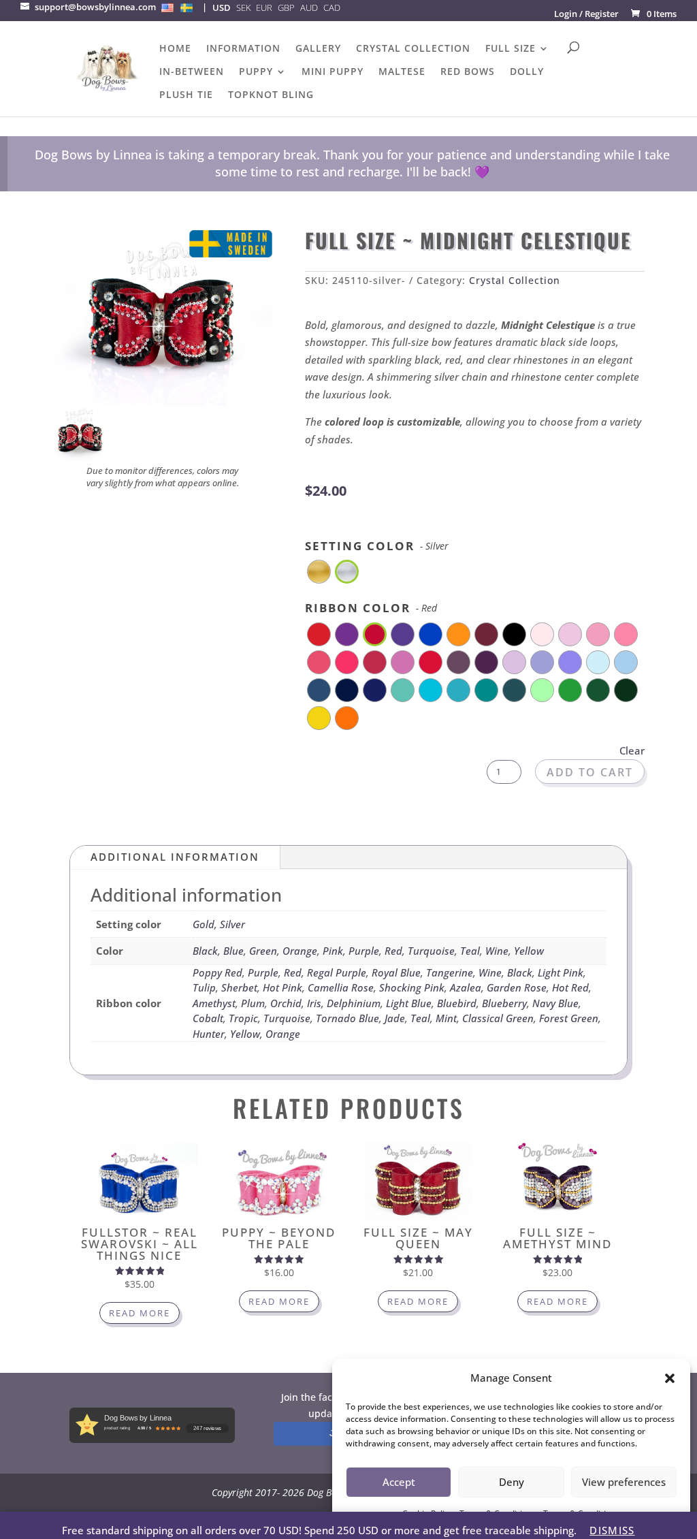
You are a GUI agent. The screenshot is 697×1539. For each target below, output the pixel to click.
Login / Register (586, 13)
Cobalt (208, 1018)
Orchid (286, 1003)
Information (243, 49)
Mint (446, 1018)
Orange (299, 950)
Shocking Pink (411, 987)
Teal (470, 950)
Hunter (209, 1034)
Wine (496, 950)
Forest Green (568, 1018)
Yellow (529, 950)
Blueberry (504, 1003)
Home (175, 49)
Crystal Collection (413, 49)
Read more (139, 1313)
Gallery (318, 49)
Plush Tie (186, 95)
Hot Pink (282, 987)
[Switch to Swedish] (186, 7)
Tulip (204, 987)
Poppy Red (217, 972)
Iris (314, 1003)
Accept (399, 1482)
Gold (203, 924)
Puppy (256, 72)
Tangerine (449, 972)
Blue (233, 950)
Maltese (401, 72)
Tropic (243, 1018)
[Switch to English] (167, 7)
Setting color (377, 545)
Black (205, 950)
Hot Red (570, 987)
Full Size (510, 49)
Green (263, 950)
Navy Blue (555, 1003)
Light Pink (560, 972)
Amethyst (214, 1003)
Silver (232, 924)
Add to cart (590, 772)
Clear (632, 750)
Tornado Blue (347, 1018)
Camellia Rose (341, 987)
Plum (253, 1003)
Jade (395, 1018)
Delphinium (353, 1003)
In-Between (191, 72)
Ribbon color (371, 607)
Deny (511, 1482)
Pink (333, 950)
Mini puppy (332, 72)
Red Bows (467, 72)
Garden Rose (517, 987)
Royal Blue (396, 972)
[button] (670, 1378)
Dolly (527, 72)
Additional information (175, 856)
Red (393, 950)
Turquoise (431, 950)
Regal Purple (336, 972)
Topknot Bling (271, 95)
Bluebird (456, 1003)
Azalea (465, 987)
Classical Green (498, 1018)
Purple (363, 950)
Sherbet (239, 987)
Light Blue (409, 1003)
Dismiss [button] (611, 1530)
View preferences (624, 1482)
